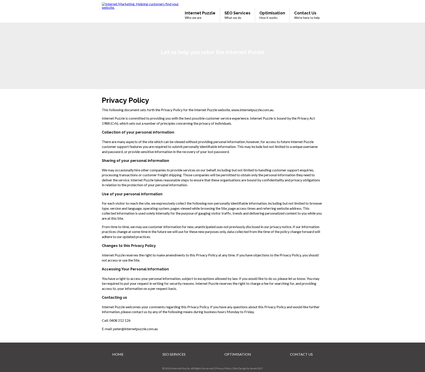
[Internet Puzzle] (140, 7)
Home (118, 354)
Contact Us (301, 354)
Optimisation (237, 354)
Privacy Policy (223, 368)
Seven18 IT (256, 368)
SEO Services (173, 354)
